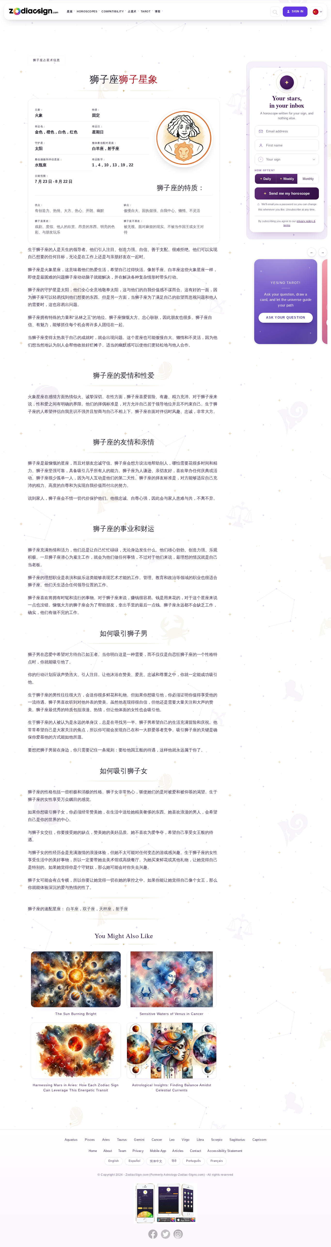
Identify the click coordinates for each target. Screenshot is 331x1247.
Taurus (122, 1140)
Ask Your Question (285, 317)
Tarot (146, 11)
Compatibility (113, 11)
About (107, 1151)
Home (93, 1151)
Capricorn (259, 1140)
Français (217, 1161)
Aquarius (71, 1140)
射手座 (122, 909)
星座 (69, 11)
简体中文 (156, 1161)
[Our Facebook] (153, 1234)
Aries (106, 1140)
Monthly (308, 179)
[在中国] (316, 12)
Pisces (90, 1140)
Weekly (288, 179)
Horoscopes (87, 11)
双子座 (89, 909)
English (113, 1161)
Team (122, 1151)
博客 (157, 11)
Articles (177, 1151)
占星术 (132, 11)
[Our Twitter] (165, 1234)
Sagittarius (237, 1140)
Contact (195, 1151)
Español (134, 1161)
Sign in (298, 11)
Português (193, 1161)
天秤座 (105, 909)
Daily (267, 179)
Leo (172, 1140)
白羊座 (72, 909)
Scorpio (216, 1140)
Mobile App (158, 1151)
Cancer (157, 1140)
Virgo (185, 1140)
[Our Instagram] (178, 1234)
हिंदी (174, 1161)
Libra (200, 1140)
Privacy (138, 1151)
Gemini (139, 1140)
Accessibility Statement (224, 1151)
